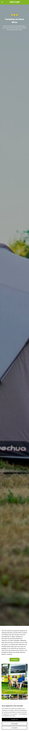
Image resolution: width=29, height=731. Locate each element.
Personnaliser (14, 723)
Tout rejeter (14, 727)
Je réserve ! (14, 659)
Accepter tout (14, 719)
